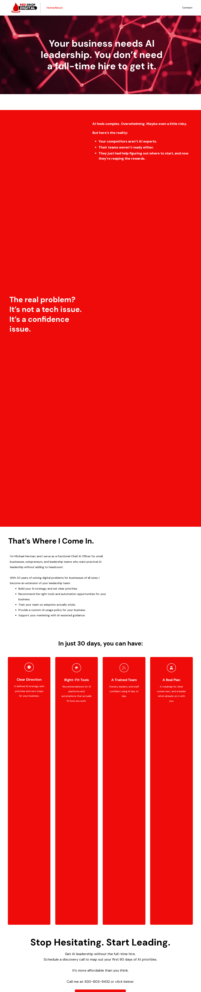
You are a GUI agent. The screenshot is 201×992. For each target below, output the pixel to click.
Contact (187, 7)
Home (50, 8)
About (58, 8)
